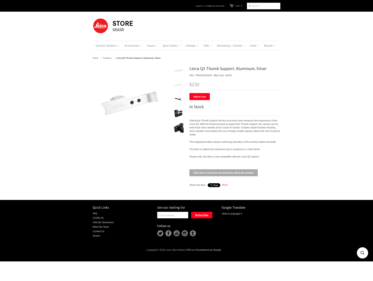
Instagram (185, 233)
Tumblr (193, 233)
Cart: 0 (238, 5)
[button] (362, 253)
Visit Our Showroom (103, 222)
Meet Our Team (101, 227)
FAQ (95, 213)
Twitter (160, 233)
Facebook (168, 233)
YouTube (176, 233)
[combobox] (263, 6)
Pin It (224, 185)
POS (188, 250)
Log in (199, 5)
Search (96, 235)
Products (107, 58)
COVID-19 (98, 218)
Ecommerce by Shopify (209, 250)
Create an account (215, 5)
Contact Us (98, 231)
